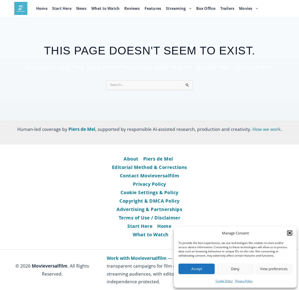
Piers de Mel (158, 159)
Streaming (176, 8)
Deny (235, 268)
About (131, 159)
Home (41, 8)
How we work (267, 129)
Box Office (206, 8)
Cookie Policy (224, 281)
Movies (245, 8)
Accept (196, 268)
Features (153, 8)
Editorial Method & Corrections (149, 167)
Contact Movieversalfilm (149, 175)
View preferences (274, 268)
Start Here (61, 8)
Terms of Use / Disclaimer (150, 218)
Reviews (132, 8)
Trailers (227, 8)
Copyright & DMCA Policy (149, 201)
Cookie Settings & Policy (149, 192)
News (81, 8)
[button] (289, 233)
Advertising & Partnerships (149, 209)
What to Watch (105, 8)
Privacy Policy (244, 281)
